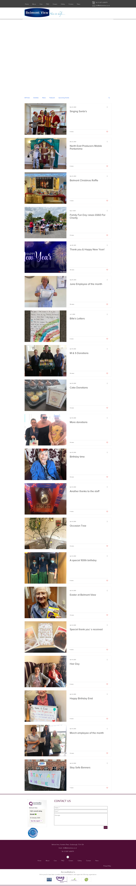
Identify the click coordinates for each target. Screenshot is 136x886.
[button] (109, 98)
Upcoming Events (63, 97)
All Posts (27, 97)
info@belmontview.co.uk (103, 5)
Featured (52, 97)
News (44, 97)
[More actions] (108, 107)
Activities (36, 97)
